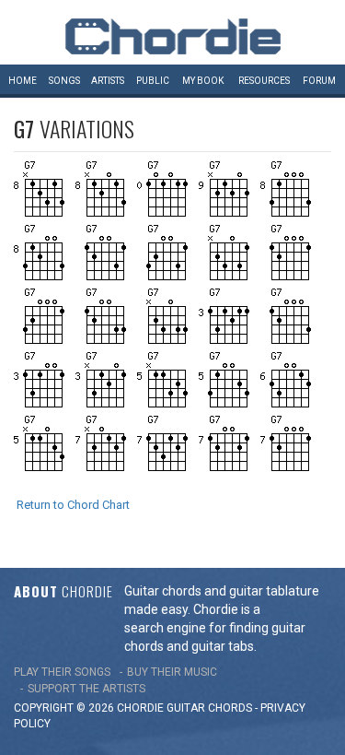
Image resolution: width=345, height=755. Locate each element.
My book (203, 81)
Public (152, 81)
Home (22, 81)
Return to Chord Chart (73, 505)
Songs (64, 81)
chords (230, 708)
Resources (264, 81)
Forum (319, 81)
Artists (107, 81)
